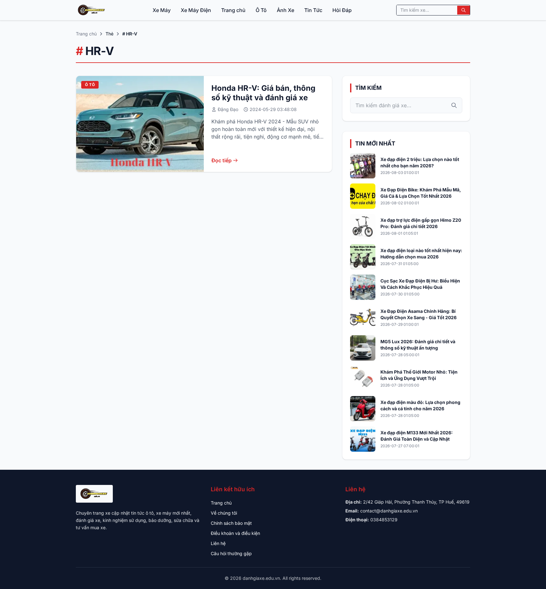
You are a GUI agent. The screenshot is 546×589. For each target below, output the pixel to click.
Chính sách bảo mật (231, 523)
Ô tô (90, 84)
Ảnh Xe (285, 10)
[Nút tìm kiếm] (463, 10)
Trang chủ (233, 10)
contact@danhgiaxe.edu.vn (389, 510)
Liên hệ (218, 543)
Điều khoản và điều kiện (235, 533)
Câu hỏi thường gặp (231, 553)
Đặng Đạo (228, 109)
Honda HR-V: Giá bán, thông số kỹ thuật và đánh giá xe (263, 93)
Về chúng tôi (224, 513)
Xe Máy (162, 10)
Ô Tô (261, 10)
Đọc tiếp (221, 160)
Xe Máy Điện (196, 10)
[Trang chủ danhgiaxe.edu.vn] (92, 10)
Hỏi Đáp (342, 10)
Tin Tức (313, 10)
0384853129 (383, 519)
